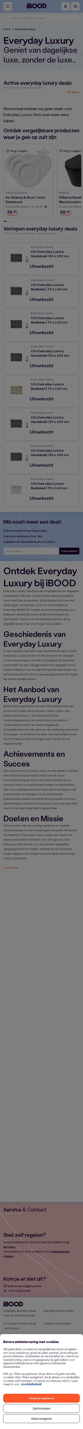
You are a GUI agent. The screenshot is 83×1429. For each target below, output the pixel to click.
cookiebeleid (31, 1384)
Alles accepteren (41, 1398)
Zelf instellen (42, 1408)
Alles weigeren (41, 1418)
